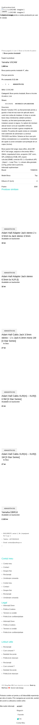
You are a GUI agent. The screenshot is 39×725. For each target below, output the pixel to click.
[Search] (36, 2)
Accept (19, 706)
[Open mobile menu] (2, 2)
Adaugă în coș (18, 84)
